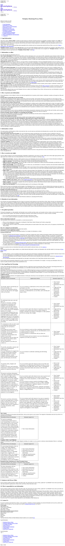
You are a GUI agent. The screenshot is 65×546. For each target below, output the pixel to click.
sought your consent (28, 179)
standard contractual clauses (20, 242)
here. (43, 156)
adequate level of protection (14, 235)
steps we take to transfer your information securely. (29, 244)
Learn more (22, 238)
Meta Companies (46, 85)
